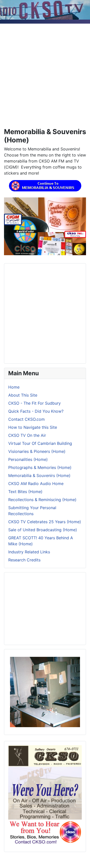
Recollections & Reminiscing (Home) (42, 499)
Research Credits (24, 559)
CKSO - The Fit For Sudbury (34, 403)
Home (14, 387)
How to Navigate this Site (32, 427)
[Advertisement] (45, 69)
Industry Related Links (29, 551)
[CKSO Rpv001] (45, 691)
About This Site (22, 395)
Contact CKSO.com (26, 419)
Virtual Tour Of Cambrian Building (40, 443)
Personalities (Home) (28, 459)
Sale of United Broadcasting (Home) (42, 529)
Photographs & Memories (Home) (40, 467)
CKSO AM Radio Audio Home (36, 483)
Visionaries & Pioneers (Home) (37, 451)
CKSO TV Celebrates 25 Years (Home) (44, 521)
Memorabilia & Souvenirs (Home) (39, 475)
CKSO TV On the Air (27, 435)
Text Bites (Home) (25, 491)
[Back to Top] (81, 844)
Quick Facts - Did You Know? (36, 411)
